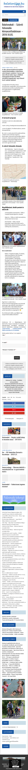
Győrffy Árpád (9, 67)
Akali (8, 397)
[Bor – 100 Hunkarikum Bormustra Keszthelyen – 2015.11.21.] (14, 448)
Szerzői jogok (5, 738)
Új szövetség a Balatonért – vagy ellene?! (12, 519)
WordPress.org (6, 739)
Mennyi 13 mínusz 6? (9, 349)
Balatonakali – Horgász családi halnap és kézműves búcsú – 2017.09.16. (13, 438)
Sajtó (10, 736)
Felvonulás (18, 397)
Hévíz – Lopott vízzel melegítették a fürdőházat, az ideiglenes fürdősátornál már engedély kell (13, 593)
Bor (14, 397)
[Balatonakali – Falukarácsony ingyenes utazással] (14, 480)
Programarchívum (6, 435)
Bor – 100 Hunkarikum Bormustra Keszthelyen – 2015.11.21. (12, 453)
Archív (3, 450)
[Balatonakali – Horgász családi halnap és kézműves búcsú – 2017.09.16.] (14, 433)
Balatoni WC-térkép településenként (11, 630)
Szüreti (9, 399)
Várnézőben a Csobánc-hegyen (10, 659)
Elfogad (15, 766)
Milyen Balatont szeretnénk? (9, 521)
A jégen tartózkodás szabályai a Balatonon (12, 562)
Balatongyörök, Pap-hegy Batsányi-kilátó (13, 653)
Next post (19, 418)
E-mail (4, 342)
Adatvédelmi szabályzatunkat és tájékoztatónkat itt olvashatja (14, 329)
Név (4, 335)
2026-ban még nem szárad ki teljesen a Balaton (13, 554)
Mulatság (4, 399)
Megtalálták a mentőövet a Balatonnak (11, 600)
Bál (11, 397)
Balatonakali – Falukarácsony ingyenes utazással (13, 485)
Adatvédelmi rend (14, 738)
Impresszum (5, 736)
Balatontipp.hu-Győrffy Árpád (12, 768)
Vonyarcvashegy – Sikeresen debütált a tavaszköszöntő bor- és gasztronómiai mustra (13, 469)
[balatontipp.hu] (14, 4)
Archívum (4, 727)
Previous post (10, 418)
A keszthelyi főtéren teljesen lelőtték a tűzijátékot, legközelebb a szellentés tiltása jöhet (12, 569)
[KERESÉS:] (14, 14)
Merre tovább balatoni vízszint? (10, 573)
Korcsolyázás (6, 766)
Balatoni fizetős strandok (9, 765)
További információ (15, 765)
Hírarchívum (9, 450)
